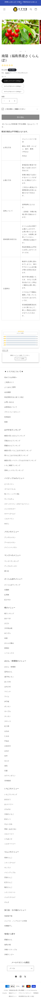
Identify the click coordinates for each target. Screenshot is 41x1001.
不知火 (6, 741)
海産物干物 (8, 916)
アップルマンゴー (10, 566)
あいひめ (7, 682)
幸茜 (6, 638)
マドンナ (7, 692)
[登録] (31, 968)
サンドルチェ (9, 499)
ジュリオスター (10, 509)
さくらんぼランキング (12, 585)
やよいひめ (8, 824)
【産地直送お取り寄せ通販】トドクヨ (19, 990)
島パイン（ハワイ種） (12, 494)
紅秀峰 (6, 595)
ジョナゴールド (10, 897)
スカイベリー (9, 834)
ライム (6, 696)
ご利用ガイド (9, 382)
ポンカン (7, 706)
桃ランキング (9, 613)
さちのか (7, 809)
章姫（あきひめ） (10, 829)
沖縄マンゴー (9, 954)
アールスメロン (10, 542)
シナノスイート (10, 892)
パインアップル (10, 872)
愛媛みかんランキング (12, 446)
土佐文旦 (7, 746)
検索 (6, 422)
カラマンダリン (10, 776)
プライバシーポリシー (12, 412)
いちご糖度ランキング (12, 465)
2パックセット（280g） (13, 86)
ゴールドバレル (10, 489)
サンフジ (7, 868)
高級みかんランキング (12, 441)
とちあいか (8, 839)
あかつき (7, 618)
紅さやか (7, 600)
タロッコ (7, 721)
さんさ (6, 902)
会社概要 (7, 392)
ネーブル (7, 711)
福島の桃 (7, 945)
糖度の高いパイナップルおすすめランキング (20, 460)
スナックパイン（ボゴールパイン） (17, 504)
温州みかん (8, 672)
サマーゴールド (10, 514)
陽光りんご (8, 887)
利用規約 (7, 417)
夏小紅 (6, 571)
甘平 (6, 756)
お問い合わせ (9, 402)
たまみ (6, 736)
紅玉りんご (8, 882)
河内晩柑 (7, 781)
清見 (6, 766)
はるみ (6, 731)
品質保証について (10, 407)
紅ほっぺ (7, 819)
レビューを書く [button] (20, 333)
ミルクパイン (9, 519)
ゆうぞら (7, 633)
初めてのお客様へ (10, 377)
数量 (3, 97)
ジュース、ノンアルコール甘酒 (15, 921)
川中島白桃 (8, 628)
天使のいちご (9, 814)
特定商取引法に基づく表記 (14, 397)
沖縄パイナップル (10, 950)
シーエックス (9, 653)
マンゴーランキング (11, 561)
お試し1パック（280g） (13, 81)
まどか (6, 623)
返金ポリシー (13, 993)
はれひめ (7, 687)
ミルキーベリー (10, 844)
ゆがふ (6, 524)
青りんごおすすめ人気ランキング (16, 455)
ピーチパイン (9, 484)
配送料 (7, 73)
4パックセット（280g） (13, 92)
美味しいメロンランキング (14, 470)
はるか (6, 751)
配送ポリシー (13, 996)
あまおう (7, 799)
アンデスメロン (10, 537)
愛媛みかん (8, 940)
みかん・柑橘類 (10, 667)
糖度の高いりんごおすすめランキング (17, 450)
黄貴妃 (6, 648)
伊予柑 (6, 701)
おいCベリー (8, 804)
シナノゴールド (10, 863)
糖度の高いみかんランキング (14, 436)
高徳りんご (8, 877)
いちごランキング (10, 794)
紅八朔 (6, 726)
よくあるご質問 (10, 387)
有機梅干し (8, 926)
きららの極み (9, 643)
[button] (4, 9)
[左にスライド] (15, 51)
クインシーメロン (10, 547)
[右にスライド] (25, 51)
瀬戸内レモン (9, 677)
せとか (6, 761)
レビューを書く (20, 358)
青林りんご (8, 858)
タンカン (7, 716)
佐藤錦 (6, 590)
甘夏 (6, 771)
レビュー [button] (5, 350)
